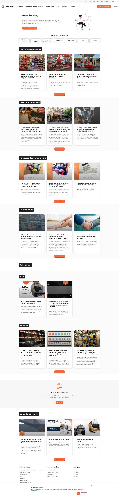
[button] (59, 94)
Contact (73, 6)
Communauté (59, 40)
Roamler (95, 40)
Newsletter (22, 478)
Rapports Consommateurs (47, 40)
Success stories (50, 6)
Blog (58, 6)
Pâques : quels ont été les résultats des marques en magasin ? (57, 76)
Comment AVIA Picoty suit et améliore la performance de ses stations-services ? (87, 76)
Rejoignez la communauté (53, 476)
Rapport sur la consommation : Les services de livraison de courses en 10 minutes (31, 184)
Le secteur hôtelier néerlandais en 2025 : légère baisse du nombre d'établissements (87, 129)
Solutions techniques (25, 472)
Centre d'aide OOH (24, 480)
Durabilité (76, 474)
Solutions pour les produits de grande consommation (32, 470)
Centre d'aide (50, 474)
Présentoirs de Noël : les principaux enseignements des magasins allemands (31, 76)
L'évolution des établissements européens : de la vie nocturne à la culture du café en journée (59, 129)
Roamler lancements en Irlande (59, 439)
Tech (83, 40)
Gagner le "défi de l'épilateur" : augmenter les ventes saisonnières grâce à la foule (59, 236)
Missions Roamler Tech (52, 472)
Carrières (76, 472)
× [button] (91, 485)
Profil (75, 470)
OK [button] (78, 493)
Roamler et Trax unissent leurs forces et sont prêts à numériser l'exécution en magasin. (31, 441)
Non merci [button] (84, 493)
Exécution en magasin (24, 40)
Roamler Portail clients (25, 482)
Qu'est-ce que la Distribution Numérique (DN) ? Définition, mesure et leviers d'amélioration (87, 352)
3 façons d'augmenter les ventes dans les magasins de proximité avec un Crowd (31, 236)
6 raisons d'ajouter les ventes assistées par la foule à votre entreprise (86, 236)
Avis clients (71, 40)
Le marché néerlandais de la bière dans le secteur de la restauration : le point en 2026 (31, 129)
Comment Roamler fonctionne (34, 6)
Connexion (115, 6)
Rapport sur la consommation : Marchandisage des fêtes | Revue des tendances (59, 184)
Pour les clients (104, 1)
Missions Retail (50, 470)
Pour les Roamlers (94, 1)
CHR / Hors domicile (36, 40)
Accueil (86, 1)
